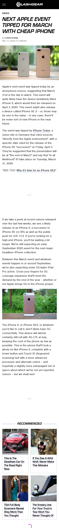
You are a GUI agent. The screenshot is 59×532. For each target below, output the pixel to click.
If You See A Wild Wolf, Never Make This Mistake (43, 462)
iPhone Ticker (41, 130)
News (5, 13)
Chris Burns (11, 38)
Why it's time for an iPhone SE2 (36, 170)
